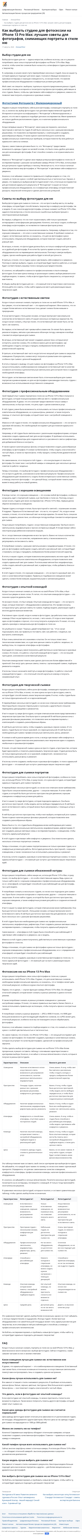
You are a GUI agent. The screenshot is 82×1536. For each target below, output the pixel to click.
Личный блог (15, 20)
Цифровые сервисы (10, 1528)
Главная (5, 20)
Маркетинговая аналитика (39, 1528)
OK (47, 1533)
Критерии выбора (49, 9)
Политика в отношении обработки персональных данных (31, 1514)
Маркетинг (56, 1528)
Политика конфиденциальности (49, 1517)
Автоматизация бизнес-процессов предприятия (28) (23, 13)
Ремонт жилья (71, 9)
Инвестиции (64, 1524)
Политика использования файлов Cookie (18, 1517)
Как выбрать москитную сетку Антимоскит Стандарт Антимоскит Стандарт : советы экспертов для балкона (61, 1496)
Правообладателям (9, 1521)
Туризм (23, 1528)
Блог (4, 1514)
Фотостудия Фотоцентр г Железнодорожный (32, 103)
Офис (61, 9)
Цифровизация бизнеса (12, 9)
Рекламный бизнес (32, 9)
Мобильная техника (71, 1528)
